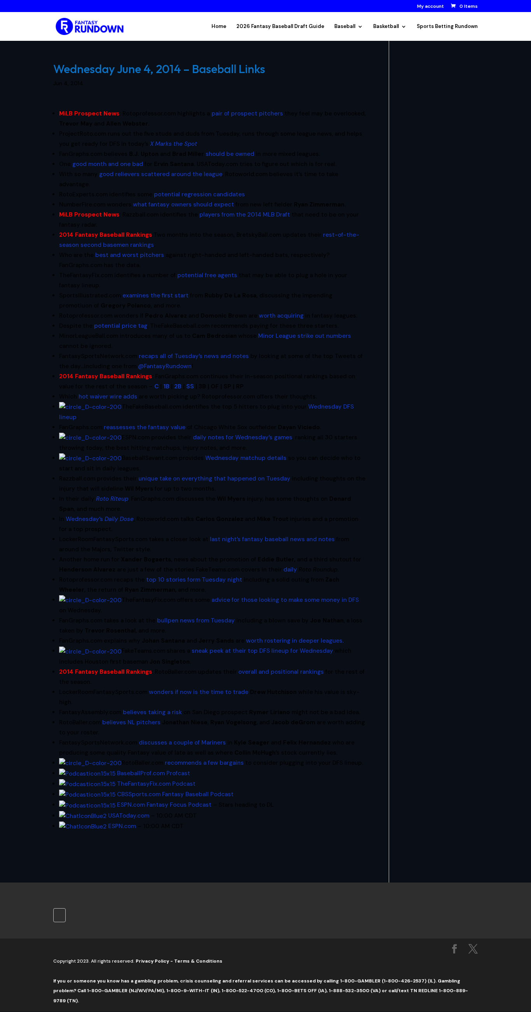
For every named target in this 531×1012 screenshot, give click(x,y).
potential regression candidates (199, 194)
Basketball (386, 27)
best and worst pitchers (129, 255)
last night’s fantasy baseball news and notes (272, 539)
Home (218, 27)
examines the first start (155, 295)
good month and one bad (107, 164)
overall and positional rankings (281, 672)
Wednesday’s (100, 519)
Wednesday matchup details (245, 458)
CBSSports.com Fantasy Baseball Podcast (175, 794)
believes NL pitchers (131, 722)
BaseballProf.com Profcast (153, 773)
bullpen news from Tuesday (196, 620)
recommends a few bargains (204, 763)
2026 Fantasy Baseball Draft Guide (280, 27)
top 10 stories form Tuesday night (194, 580)
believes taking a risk (152, 712)
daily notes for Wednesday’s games (242, 437)
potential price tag (120, 326)
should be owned (230, 154)
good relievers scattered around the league (160, 174)
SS (190, 386)
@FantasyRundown (165, 366)
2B (178, 386)
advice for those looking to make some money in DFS (285, 600)
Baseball (344, 27)
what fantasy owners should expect (183, 204)
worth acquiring (281, 316)
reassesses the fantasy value (144, 427)
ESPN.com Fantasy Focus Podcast (164, 805)
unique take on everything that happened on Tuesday (214, 478)
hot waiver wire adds (108, 396)
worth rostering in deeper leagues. (295, 641)
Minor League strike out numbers (304, 336)
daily (290, 569)
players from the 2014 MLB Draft (244, 214)
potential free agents (207, 275)
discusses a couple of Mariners (182, 742)
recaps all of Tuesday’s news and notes (194, 356)
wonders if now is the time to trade (198, 692)
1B (166, 386)
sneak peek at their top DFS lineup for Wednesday (262, 651)
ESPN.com (122, 826)
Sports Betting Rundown (447, 27)
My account (430, 6)
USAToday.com (128, 816)
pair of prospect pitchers (247, 113)
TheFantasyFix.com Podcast (156, 784)
